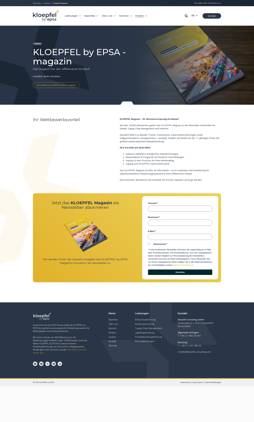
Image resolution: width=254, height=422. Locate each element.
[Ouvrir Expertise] (97, 16)
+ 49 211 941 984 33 (190, 345)
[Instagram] (60, 364)
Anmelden (180, 272)
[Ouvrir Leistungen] (80, 16)
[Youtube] (41, 364)
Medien (47, 3)
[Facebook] (35, 364)
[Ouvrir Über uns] (114, 16)
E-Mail (151, 231)
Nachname (153, 217)
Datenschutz (159, 244)
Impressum (197, 382)
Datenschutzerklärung (183, 265)
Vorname (152, 203)
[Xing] (47, 364)
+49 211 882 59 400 (190, 335)
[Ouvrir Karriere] (130, 16)
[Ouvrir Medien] (146, 16)
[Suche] (186, 15)
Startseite (37, 3)
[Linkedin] (53, 364)
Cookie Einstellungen (212, 382)
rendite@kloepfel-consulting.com (194, 351)
